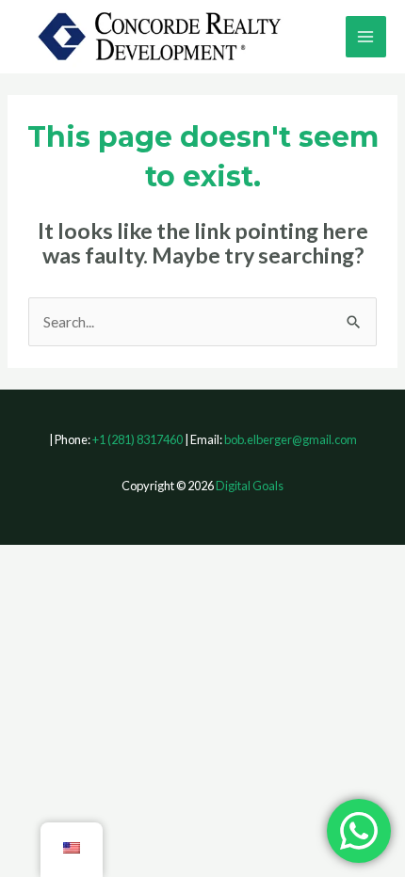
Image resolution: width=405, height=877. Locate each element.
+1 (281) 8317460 (137, 439)
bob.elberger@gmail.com (290, 439)
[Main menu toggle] (366, 36)
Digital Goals (250, 485)
